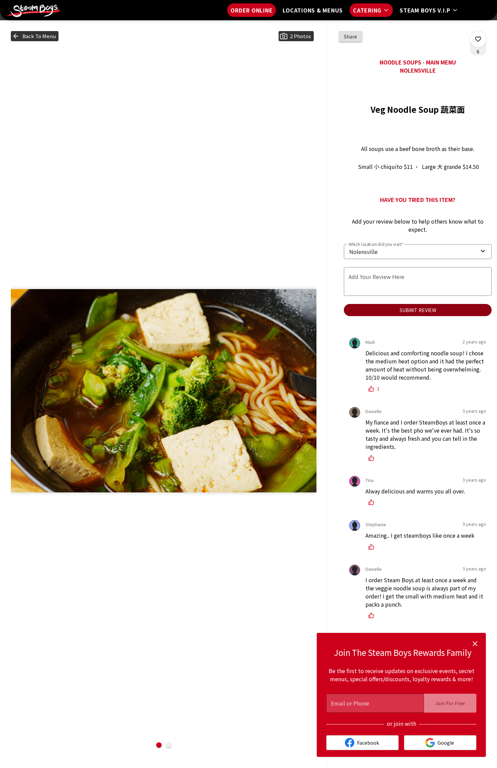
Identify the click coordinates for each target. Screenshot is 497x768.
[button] (371, 10)
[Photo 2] (168, 745)
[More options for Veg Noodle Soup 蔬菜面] (478, 39)
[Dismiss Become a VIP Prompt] (475, 644)
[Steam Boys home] (35, 10)
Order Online (252, 10)
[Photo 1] (159, 745)
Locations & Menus (313, 10)
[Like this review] (372, 458)
